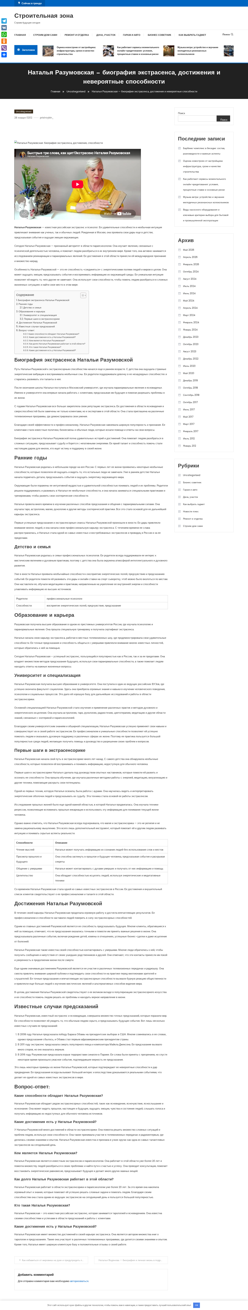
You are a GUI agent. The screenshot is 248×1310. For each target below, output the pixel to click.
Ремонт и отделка (77, 35)
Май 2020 (188, 373)
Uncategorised (23, 111)
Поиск (226, 34)
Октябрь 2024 (191, 271)
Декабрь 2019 (190, 380)
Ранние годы (26, 304)
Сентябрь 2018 (191, 395)
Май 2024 (188, 300)
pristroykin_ (46, 117)
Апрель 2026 (190, 257)
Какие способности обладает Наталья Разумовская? (54, 334)
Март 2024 (189, 315)
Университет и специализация (40, 315)
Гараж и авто (131, 35)
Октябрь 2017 (190, 402)
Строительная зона (43, 16)
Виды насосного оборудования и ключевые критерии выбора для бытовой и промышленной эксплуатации (205, 215)
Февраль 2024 (191, 322)
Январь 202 (189, 445)
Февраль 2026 (191, 264)
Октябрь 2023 (190, 344)
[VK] (4, 27)
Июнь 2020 (189, 366)
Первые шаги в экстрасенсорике (42, 319)
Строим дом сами (45, 35)
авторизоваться (79, 1281)
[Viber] (4, 48)
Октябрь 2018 (190, 387)
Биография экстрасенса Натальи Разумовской (43, 300)
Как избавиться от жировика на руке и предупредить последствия (55, 1260)
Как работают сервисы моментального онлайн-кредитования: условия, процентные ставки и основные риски (128, 51)
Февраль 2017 (190, 431)
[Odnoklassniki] (4, 41)
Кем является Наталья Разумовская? (47, 340)
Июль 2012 (189, 438)
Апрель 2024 (190, 308)
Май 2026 (188, 250)
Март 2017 (189, 424)
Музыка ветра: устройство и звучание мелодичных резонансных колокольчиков (187, 51)
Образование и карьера (32, 311)
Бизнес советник (159, 35)
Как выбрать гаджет (192, 35)
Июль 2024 (189, 286)
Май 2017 (188, 416)
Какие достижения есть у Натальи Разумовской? (52, 337)
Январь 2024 (190, 329)
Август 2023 (189, 351)
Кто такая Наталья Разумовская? (45, 347)
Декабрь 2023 (190, 337)
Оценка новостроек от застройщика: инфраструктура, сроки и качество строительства (65, 51)
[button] (81, 295)
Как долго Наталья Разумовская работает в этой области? (57, 343)
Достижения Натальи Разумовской (38, 322)
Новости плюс (191, 511)
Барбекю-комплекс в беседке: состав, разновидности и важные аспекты (204, 151)
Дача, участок (106, 35)
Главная (20, 35)
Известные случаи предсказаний (37, 326)
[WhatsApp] (4, 34)
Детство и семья (32, 307)
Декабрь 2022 (190, 358)
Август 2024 (190, 279)
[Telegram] (4, 21)
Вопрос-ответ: (27, 330)
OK (196, 1305)
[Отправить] (4, 54)
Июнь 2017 (189, 409)
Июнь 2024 (189, 293)
